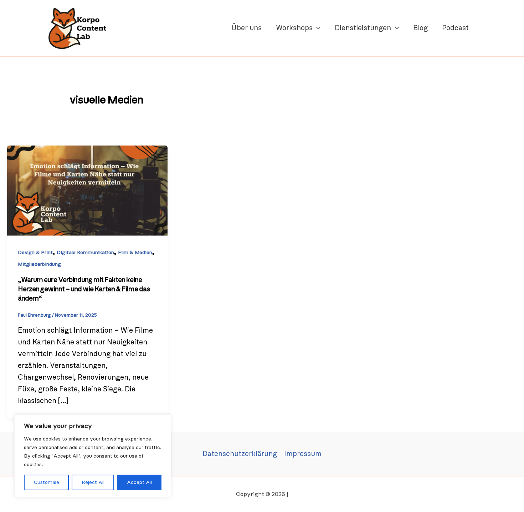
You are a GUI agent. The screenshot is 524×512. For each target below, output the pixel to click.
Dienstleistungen (363, 28)
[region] (92, 456)
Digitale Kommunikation (85, 252)
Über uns (246, 28)
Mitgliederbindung (39, 264)
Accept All (139, 482)
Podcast (455, 28)
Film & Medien (135, 252)
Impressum (303, 454)
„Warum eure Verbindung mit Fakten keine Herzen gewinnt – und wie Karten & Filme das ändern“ (84, 289)
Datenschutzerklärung (239, 454)
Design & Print (35, 252)
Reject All (93, 482)
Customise (46, 482)
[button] (316, 28)
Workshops (294, 28)
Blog (420, 28)
